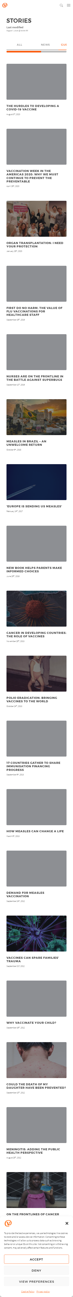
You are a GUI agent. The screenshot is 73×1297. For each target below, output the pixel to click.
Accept (36, 1259)
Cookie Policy (27, 1291)
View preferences (36, 1281)
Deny (36, 1270)
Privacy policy (43, 1291)
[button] (67, 1223)
